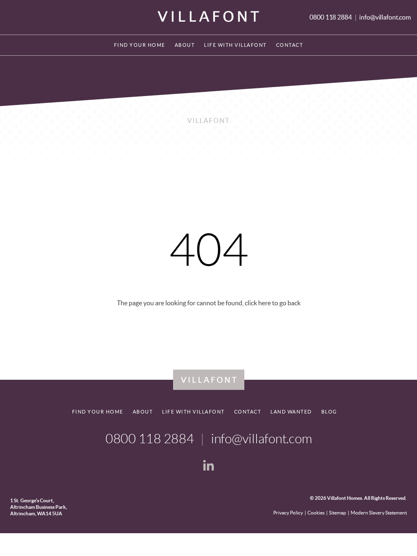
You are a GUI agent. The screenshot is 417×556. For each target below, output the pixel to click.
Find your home (139, 45)
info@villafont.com (385, 17)
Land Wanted (291, 411)
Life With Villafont (235, 45)
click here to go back (273, 302)
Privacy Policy (288, 512)
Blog (329, 411)
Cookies (316, 512)
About (185, 45)
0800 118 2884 (331, 17)
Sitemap (337, 512)
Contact (289, 45)
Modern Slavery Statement (379, 512)
